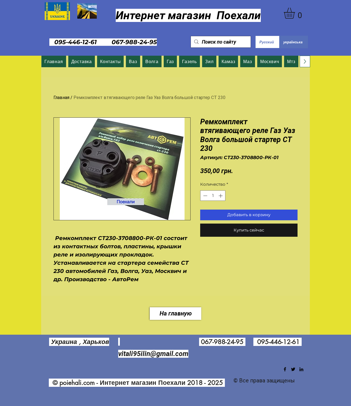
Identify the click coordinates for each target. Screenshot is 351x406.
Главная (61, 97)
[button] (296, 13)
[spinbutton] (212, 196)
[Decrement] (204, 196)
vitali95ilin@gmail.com (153, 354)
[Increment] (221, 196)
